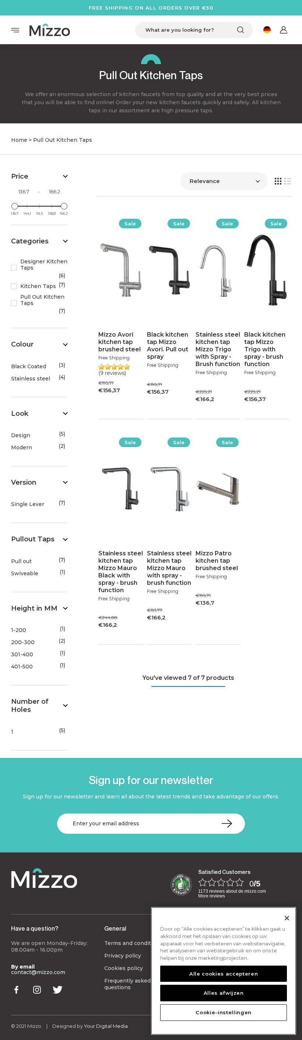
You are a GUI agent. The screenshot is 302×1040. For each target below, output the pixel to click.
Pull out (21, 561)
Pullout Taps (33, 539)
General (115, 928)
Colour (22, 344)
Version (23, 482)
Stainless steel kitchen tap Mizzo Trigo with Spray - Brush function (218, 349)
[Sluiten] (287, 918)
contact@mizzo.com (38, 972)
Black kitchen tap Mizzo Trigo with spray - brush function (264, 349)
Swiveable (24, 573)
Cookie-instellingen (223, 1012)
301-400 (22, 654)
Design (20, 435)
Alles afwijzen (224, 993)
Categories (30, 241)
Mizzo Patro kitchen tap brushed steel (217, 561)
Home (19, 140)
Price (19, 176)
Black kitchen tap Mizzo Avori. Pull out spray (167, 345)
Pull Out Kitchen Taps (42, 300)
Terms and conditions (133, 943)
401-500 (22, 667)
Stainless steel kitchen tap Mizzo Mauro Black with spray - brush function (120, 572)
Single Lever (27, 504)
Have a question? (34, 928)
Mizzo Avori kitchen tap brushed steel (119, 342)
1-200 (18, 630)
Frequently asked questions (127, 984)
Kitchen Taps (38, 286)
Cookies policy (123, 968)
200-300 (23, 642)
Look (19, 414)
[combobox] (194, 30)
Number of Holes (30, 706)
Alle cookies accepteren (223, 974)
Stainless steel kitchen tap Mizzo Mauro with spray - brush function (169, 568)
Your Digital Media (106, 1026)
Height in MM (34, 608)
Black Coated (28, 366)
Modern (21, 448)
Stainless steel (30, 379)
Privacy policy (122, 955)
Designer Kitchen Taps (43, 265)
